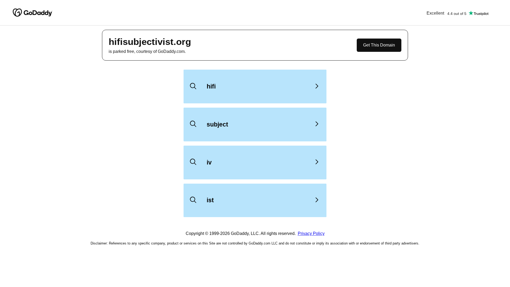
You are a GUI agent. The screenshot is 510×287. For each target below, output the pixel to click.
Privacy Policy (311, 233)
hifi (211, 86)
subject (217, 124)
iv (209, 162)
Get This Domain (379, 45)
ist (210, 200)
